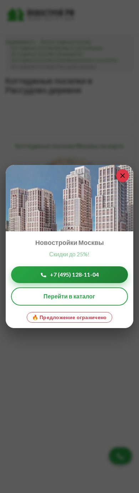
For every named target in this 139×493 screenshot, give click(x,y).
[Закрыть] (122, 175)
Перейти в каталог (69, 296)
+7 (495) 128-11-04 (74, 274)
